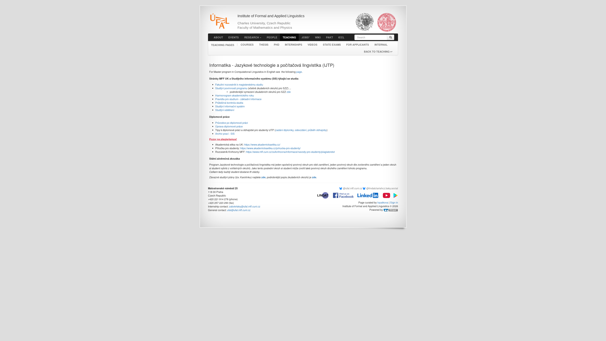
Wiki (318, 37)
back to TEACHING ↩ (378, 51)
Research (252, 37)
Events (233, 37)
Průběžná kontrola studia (229, 103)
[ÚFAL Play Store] (394, 195)
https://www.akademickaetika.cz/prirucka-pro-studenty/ (270, 148)
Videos (312, 44)
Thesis (263, 44)
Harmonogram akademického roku (234, 95)
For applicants (357, 44)
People (272, 37)
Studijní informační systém (230, 106)
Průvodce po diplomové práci (231, 123)
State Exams (332, 44)
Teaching (289, 37)
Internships (293, 44)
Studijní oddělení (224, 110)
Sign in (394, 202)
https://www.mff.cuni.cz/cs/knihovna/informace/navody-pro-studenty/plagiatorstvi (290, 152)
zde (289, 92)
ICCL (341, 37)
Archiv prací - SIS (225, 133)
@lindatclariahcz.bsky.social (382, 188)
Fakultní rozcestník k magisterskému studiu (239, 84)
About (218, 37)
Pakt (329, 37)
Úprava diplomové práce (229, 126)
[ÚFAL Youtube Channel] (385, 195)
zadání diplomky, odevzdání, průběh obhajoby (301, 130)
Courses (247, 44)
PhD (276, 44)
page (299, 72)
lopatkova (382, 202)
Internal (381, 44)
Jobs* (306, 37)
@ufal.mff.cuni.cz (352, 188)
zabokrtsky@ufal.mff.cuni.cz (244, 206)
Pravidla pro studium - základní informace (238, 99)
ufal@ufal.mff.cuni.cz (238, 210)
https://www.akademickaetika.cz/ (262, 144)
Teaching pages (222, 44)
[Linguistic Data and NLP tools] (324, 195)
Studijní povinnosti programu (231, 88)
